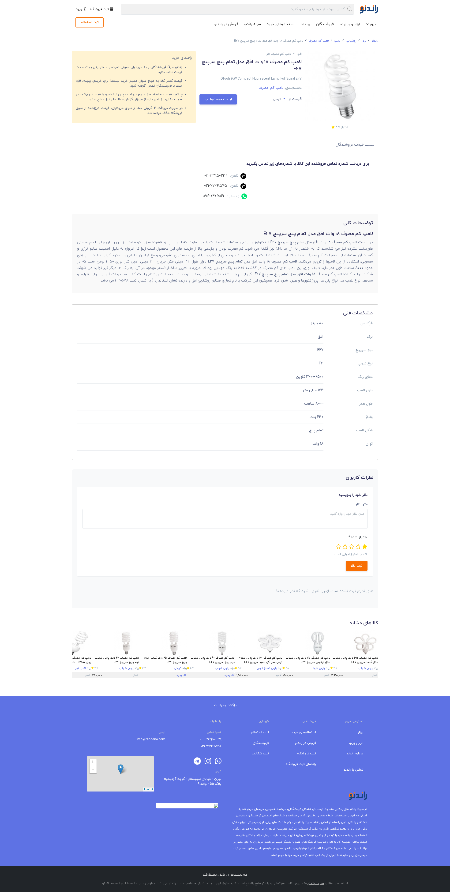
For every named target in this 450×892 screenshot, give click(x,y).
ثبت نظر (357, 566)
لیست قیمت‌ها (221, 99)
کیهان (177, 668)
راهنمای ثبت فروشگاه (301, 764)
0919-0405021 (213, 196)
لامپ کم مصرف (318, 41)
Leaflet (148, 789)
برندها (305, 24)
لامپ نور (80, 668)
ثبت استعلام (89, 22)
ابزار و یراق (356, 743)
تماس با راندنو (353, 770)
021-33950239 (215, 175)
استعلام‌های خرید (281, 24)
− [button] (92, 769)
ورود (79, 9)
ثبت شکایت (260, 753)
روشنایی (350, 41)
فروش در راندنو (226, 24)
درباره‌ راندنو (355, 753)
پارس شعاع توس (267, 668)
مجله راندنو (252, 24)
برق (363, 41)
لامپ (337, 41)
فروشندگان (325, 24)
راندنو (374, 41)
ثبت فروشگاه (100, 9)
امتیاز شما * (358, 537)
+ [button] (92, 762)
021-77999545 (215, 185)
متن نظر (362, 504)
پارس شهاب (365, 668)
